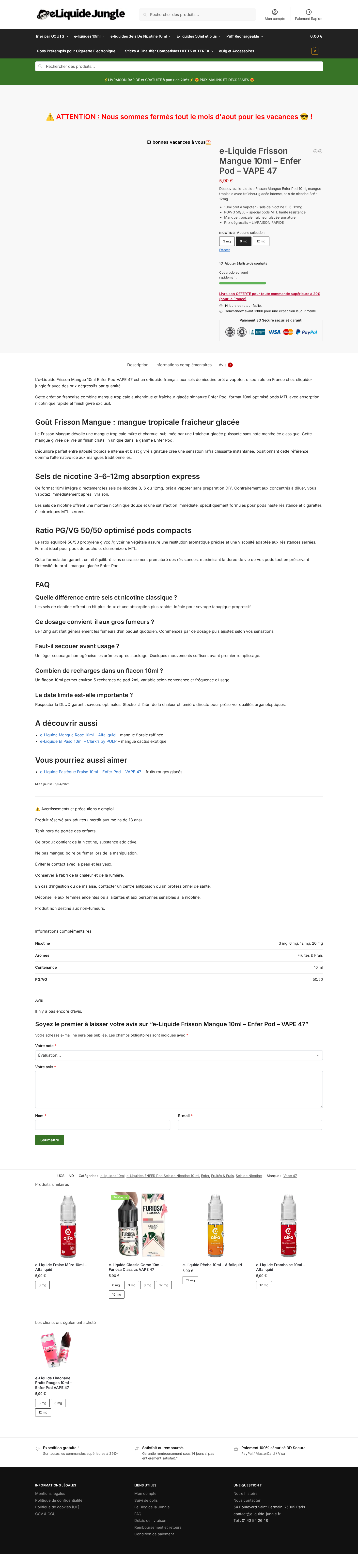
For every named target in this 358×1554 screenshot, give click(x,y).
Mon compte (275, 18)
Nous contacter (247, 1500)
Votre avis (45, 1066)
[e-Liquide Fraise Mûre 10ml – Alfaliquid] (68, 1225)
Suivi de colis (146, 1500)
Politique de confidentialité (58, 1500)
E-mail (185, 1115)
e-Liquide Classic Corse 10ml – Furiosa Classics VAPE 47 (136, 1267)
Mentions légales (50, 1493)
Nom (41, 1115)
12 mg (261, 241)
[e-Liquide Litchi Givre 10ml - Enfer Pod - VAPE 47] (320, 151)
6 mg (244, 241)
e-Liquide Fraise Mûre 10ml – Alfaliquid (61, 1267)
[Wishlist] (94, 1199)
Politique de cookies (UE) (57, 1507)
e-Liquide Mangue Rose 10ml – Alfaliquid (78, 734)
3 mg (227, 241)
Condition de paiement (154, 1534)
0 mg (116, 1285)
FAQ (137, 1514)
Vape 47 (290, 1176)
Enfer (205, 1176)
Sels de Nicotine (249, 1176)
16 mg (116, 1294)
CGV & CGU (45, 1514)
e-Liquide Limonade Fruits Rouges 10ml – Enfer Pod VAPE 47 (53, 1383)
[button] (316, 43)
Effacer (224, 250)
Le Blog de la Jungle (152, 1507)
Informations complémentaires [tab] (184, 364)
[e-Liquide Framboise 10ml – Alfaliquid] (289, 1225)
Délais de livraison (150, 1520)
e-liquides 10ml (112, 1176)
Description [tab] (137, 364)
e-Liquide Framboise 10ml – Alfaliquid (280, 1267)
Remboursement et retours (158, 1527)
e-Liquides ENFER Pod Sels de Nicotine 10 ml (162, 1176)
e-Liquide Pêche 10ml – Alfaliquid (212, 1264)
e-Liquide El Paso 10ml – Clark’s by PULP (78, 741)
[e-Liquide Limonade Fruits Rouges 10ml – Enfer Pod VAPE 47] (56, 1351)
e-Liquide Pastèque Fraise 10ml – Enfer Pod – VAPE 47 (90, 771)
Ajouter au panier (68, 1298)
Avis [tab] (225, 364)
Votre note (46, 1045)
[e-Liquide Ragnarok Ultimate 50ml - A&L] (315, 151)
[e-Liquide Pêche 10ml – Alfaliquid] (216, 1225)
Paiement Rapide (308, 18)
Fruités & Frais (222, 1176)
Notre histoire (245, 1493)
